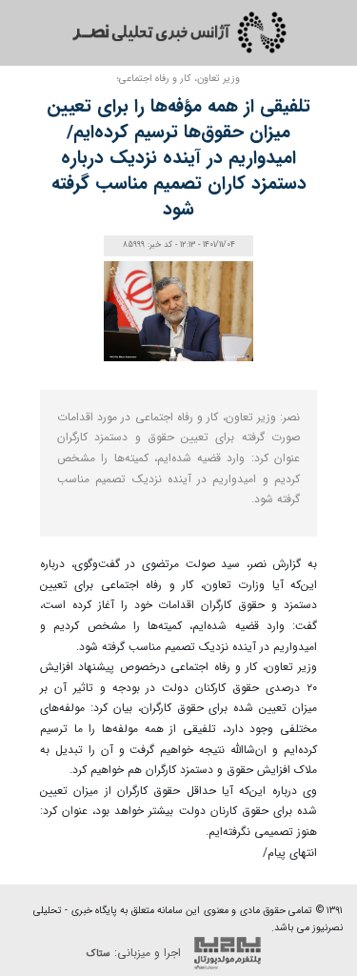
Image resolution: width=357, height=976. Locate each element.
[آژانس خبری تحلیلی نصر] (179, 32)
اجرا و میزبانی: (136, 952)
